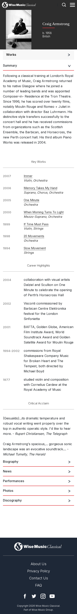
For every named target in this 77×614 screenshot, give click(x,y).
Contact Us (38, 578)
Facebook (24, 596)
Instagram (43, 596)
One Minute (31, 200)
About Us (38, 564)
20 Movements (34, 236)
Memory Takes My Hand (40, 188)
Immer (28, 176)
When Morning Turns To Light (44, 212)
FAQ (38, 585)
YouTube (52, 596)
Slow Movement (35, 248)
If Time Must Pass (36, 224)
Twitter (34, 596)
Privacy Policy (38, 571)
